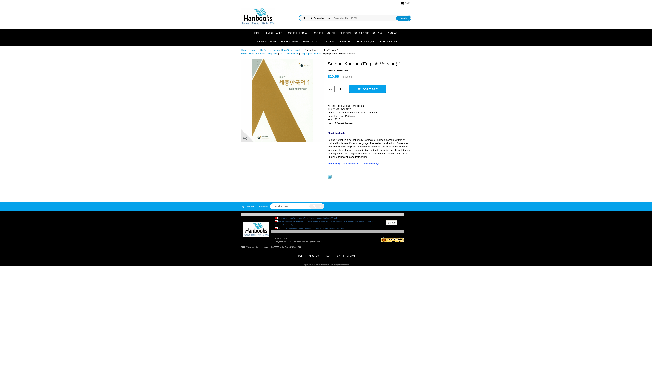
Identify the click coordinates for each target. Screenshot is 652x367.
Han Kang (345, 41)
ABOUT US (314, 256)
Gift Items (328, 41)
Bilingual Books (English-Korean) (361, 33)
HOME (299, 256)
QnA (338, 256)
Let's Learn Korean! (270, 50)
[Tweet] (330, 178)
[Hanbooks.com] (258, 16)
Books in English (324, 33)
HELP (327, 256)
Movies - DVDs (289, 41)
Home (256, 33)
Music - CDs (310, 41)
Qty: (330, 89)
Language (393, 33)
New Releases (273, 33)
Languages (254, 50)
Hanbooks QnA (366, 41)
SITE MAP (351, 256)
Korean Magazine (265, 41)
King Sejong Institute (292, 50)
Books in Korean (297, 33)
